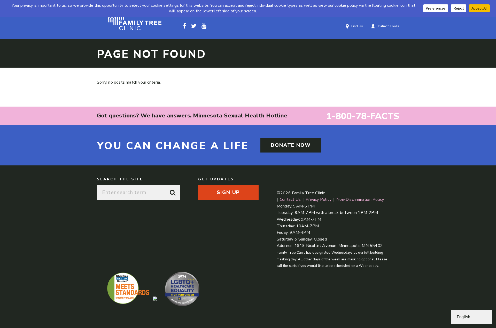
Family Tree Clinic (134, 19)
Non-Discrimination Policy (360, 199)
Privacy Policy (318, 199)
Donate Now (291, 145)
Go (173, 192)
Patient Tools (388, 26)
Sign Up (228, 192)
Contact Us (290, 199)
